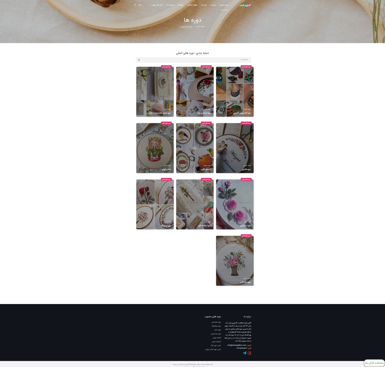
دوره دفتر (217, 329)
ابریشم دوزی (216, 341)
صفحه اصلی (200, 26)
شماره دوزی (217, 337)
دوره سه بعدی (216, 333)
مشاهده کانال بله (374, 363)
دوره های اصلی (246, 67)
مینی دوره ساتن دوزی (213, 349)
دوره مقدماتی (216, 322)
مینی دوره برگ (216, 345)
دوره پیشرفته (216, 325)
